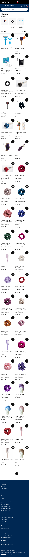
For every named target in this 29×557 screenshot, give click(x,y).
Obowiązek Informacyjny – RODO (8, 552)
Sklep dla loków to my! (5, 506)
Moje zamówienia (4, 523)
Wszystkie (3, 495)
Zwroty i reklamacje (11, 550)
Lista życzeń (3, 484)
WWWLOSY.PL (4, 532)
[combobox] (14, 9)
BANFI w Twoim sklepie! (6, 510)
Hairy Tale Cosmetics (5, 530)
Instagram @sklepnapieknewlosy (7, 533)
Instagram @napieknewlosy (6, 537)
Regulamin (3, 550)
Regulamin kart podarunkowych (7, 544)
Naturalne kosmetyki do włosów (7, 508)
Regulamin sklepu (4, 542)
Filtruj (4, 31)
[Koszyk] (24, 6)
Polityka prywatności (20, 552)
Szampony (3, 486)
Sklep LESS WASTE (5, 504)
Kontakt (2, 512)
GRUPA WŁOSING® (5, 528)
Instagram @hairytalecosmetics (7, 535)
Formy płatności (4, 519)
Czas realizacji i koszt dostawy (7, 517)
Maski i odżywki (4, 488)
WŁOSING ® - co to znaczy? (6, 502)
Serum (2, 493)
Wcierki (2, 490)
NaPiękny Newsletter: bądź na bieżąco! (8, 501)
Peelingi (2, 492)
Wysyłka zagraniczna (5, 521)
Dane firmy (3, 554)
